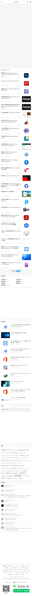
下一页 (18, 271)
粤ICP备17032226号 (9, 582)
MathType (8, 457)
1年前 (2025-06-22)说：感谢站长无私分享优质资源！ (11, 519)
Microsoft (15, 457)
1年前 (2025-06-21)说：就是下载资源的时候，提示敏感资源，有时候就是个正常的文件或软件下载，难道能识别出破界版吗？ (18, 528)
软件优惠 (15, 478)
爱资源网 (6, 567)
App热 (28, 571)
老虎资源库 (17, 572)
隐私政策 (14, 578)
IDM (17, 455)
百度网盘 (19, 476)
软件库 (15, 571)
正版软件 (3, 476)
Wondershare (10, 471)
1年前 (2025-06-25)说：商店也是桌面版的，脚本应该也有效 (12, 505)
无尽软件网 (17, 574)
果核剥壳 (9, 566)
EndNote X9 (23, 452)
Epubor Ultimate (4, 455)
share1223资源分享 (13, 567)
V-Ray (14, 463)
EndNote (15, 453)
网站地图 (26, 578)
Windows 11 (16, 468)
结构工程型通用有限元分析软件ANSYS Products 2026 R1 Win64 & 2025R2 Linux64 (10, 106)
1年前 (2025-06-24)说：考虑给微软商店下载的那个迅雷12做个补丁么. (14, 514)
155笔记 (26, 572)
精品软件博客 (10, 574)
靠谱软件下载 (26, 569)
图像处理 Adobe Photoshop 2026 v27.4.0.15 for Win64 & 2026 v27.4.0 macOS (10, 75)
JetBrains (24, 455)
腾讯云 (28, 476)
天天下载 (22, 574)
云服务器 (25, 470)
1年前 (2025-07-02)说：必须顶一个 (10, 501)
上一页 (13, 271)
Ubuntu (8, 463)
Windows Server (25, 468)
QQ (28, 460)
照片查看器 (10, 476)
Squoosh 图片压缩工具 (7, 569)
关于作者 (21, 576)
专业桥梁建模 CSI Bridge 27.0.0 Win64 (10, 112)
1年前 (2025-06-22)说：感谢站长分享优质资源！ (11, 523)
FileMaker (11, 455)
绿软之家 (11, 571)
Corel (3, 452)
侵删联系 (9, 578)
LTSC (3, 457)
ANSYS (14, 450)
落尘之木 (16, 2)
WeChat (19, 463)
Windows (6, 466)
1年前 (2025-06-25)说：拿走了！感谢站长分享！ (11, 510)
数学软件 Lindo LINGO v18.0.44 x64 (10, 175)
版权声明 (5, 578)
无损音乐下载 (5, 571)
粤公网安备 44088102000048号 (21, 582)
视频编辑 (9, 478)
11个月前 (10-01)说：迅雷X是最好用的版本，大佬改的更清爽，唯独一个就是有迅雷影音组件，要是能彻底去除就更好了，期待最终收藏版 (18, 496)
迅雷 (21, 478)
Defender (8, 452)
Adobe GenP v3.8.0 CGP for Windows (10, 81)
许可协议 (18, 578)
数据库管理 (16, 473)
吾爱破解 (22, 566)
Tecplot (3, 463)
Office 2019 (14, 460)
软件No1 (18, 566)
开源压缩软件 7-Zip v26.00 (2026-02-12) (11, 207)
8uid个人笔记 (6, 572)
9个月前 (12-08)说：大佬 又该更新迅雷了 (10, 490)
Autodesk (23, 450)
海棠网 (24, 571)
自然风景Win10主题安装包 (7, 191)
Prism (25, 460)
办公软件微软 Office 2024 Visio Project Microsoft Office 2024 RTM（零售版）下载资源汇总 (11, 185)
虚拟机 (3, 478)
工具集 (22, 572)
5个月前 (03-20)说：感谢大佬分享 (10, 486)
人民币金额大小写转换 (17, 569)
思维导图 (9, 473)
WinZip (3, 470)
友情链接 (22, 578)
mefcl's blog (20, 571)
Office (5, 460)
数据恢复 (23, 473)
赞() (20, 78)
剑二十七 (12, 572)
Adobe (6, 450)
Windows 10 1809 (5, 468)
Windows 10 (18, 466)
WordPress (19, 470)
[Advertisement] (16, 19)
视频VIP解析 (24, 567)
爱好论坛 (27, 566)
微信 (3, 473)
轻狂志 (13, 566)
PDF (20, 460)
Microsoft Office (24, 457)
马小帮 (19, 567)
